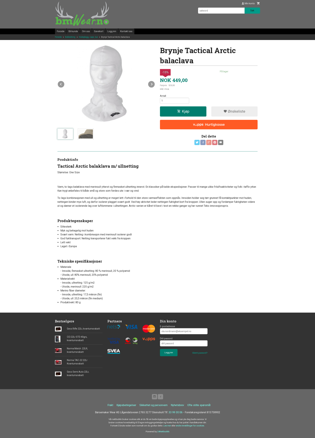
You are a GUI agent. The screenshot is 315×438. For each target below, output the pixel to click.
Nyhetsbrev (177, 405)
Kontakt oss (126, 31)
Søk (252, 10)
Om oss (86, 31)
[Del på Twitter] (197, 142)
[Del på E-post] (220, 142)
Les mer (167, 425)
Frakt (110, 405)
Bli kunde (73, 31)
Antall (163, 96)
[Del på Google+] (208, 142)
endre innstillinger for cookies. (190, 425)
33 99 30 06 (175, 412)
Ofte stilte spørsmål (198, 405)
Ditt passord (166, 338)
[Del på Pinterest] (214, 142)
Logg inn (111, 31)
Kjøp (185, 111)
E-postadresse (167, 326)
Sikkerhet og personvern (153, 405)
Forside (60, 31)
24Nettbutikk (163, 431)
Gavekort (98, 31)
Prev (64, 84)
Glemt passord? (200, 353)
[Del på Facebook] (203, 142)
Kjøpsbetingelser (126, 405)
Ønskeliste (236, 111)
